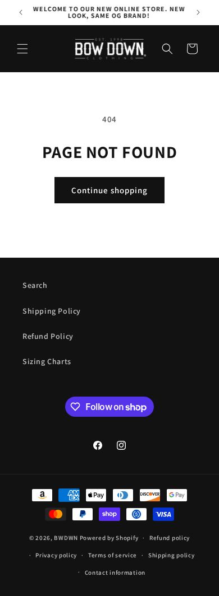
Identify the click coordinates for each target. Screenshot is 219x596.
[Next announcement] (198, 12)
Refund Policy (48, 336)
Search (35, 285)
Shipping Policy (51, 311)
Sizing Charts (46, 361)
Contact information (115, 572)
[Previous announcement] (20, 12)
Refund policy (169, 538)
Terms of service (112, 555)
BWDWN (66, 538)
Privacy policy (56, 555)
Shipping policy (171, 555)
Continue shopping (109, 190)
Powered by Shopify (109, 538)
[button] (22, 48)
